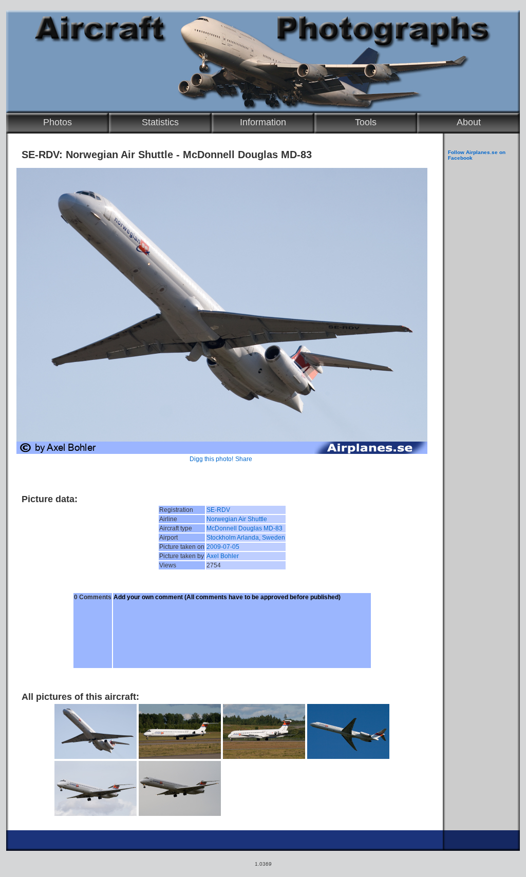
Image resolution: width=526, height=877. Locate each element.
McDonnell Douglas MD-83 (244, 528)
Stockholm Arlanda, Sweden (245, 537)
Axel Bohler (222, 556)
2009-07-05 (222, 546)
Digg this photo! (211, 459)
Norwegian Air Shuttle (236, 519)
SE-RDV (218, 509)
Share (243, 459)
